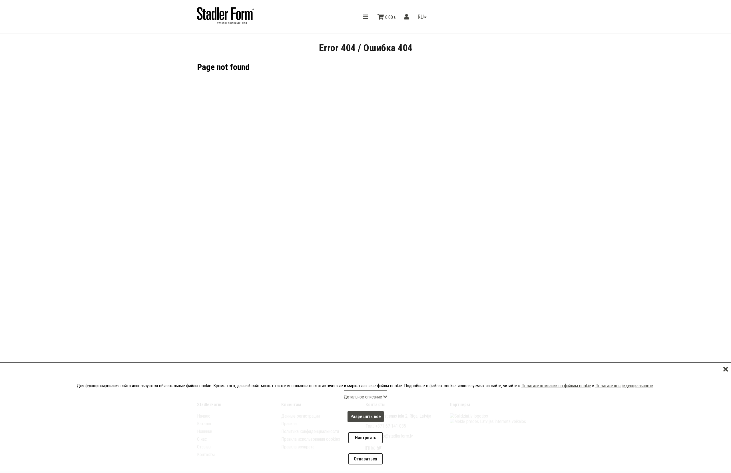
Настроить (365, 448)
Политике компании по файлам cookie (556, 406)
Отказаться (365, 462)
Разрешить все (365, 433)
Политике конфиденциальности (624, 406)
